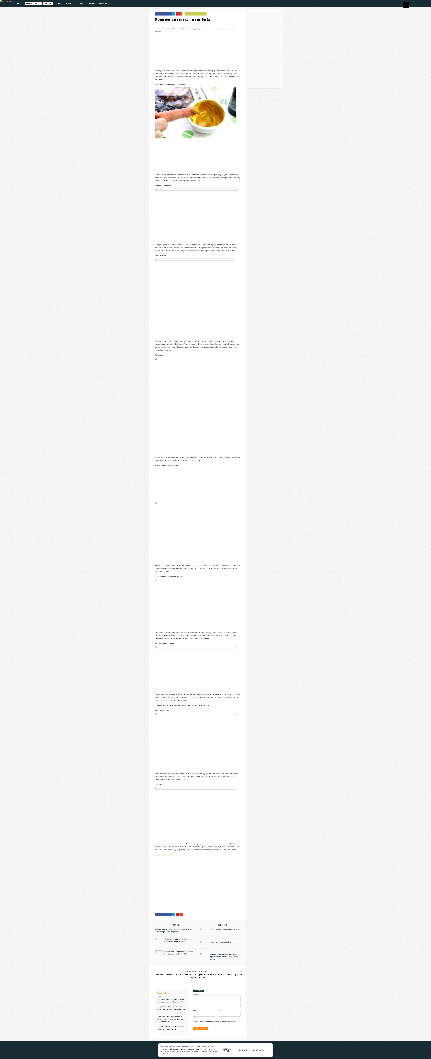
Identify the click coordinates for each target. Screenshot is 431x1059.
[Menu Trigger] (406, 5)
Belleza (48, 3)
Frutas (92, 3)
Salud (19, 3)
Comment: (196, 994)
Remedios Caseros (33, 3)
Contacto (103, 3)
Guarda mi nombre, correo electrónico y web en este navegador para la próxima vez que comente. (214, 1023)
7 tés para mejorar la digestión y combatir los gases (224, 929)
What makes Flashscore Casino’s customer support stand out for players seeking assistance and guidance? (173, 930)
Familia (58, 3)
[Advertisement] (197, 51)
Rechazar (242, 1050)
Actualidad (80, 3)
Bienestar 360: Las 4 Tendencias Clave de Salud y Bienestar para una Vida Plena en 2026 (178, 952)
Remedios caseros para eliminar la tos (220, 942)
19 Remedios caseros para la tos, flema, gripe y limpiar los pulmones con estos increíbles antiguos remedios (224, 956)
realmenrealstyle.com (169, 855)
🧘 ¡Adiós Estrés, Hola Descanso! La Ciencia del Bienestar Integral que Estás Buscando (177, 940)
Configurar (259, 1050)
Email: (221, 1010)
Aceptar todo (227, 1050)
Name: (195, 1010)
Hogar (68, 3)
